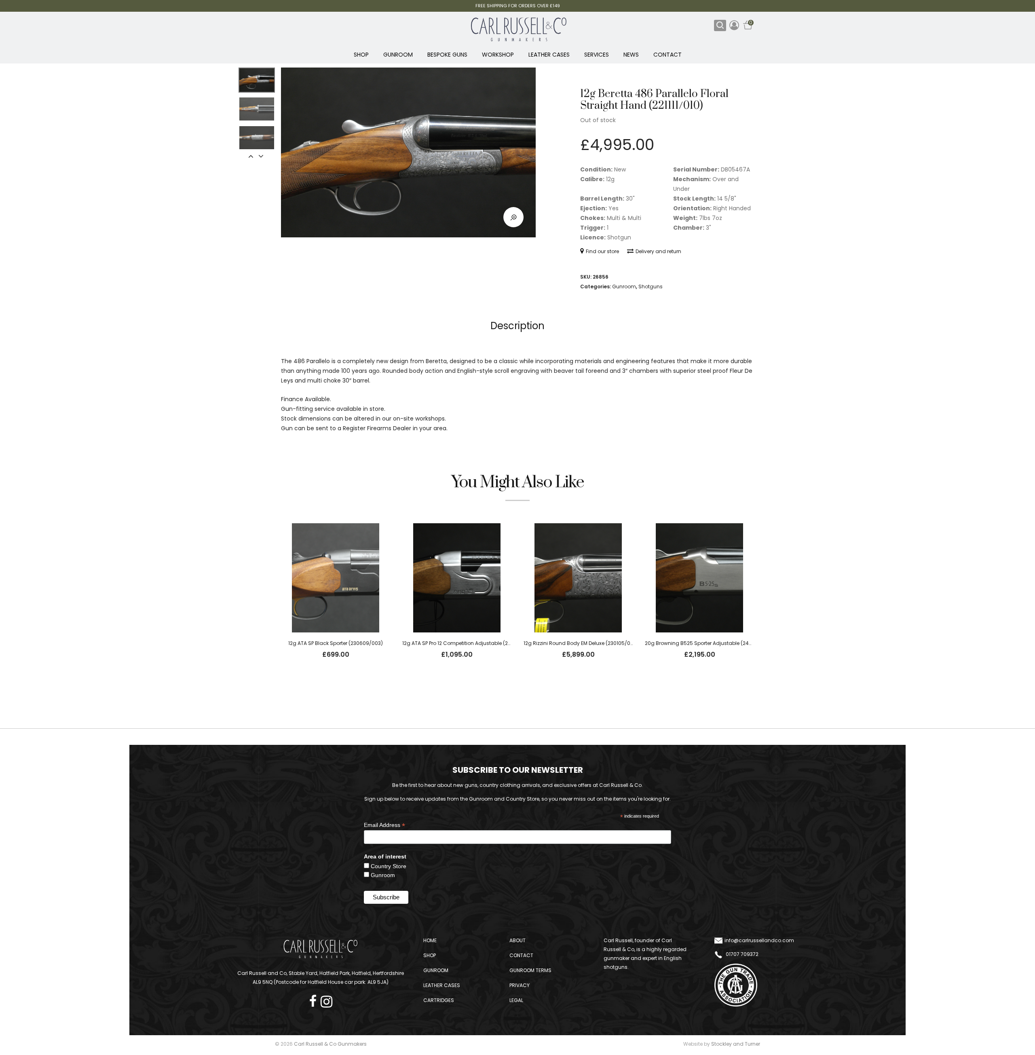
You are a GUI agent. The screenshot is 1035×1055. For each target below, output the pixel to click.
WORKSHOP (498, 55)
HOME (430, 940)
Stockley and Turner (735, 1043)
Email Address (384, 825)
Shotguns (650, 286)
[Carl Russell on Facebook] (315, 999)
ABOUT (517, 940)
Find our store (602, 251)
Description (517, 325)
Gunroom (624, 286)
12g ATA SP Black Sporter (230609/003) (335, 643)
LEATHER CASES (549, 55)
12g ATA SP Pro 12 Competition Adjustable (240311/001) (467, 643)
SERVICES (596, 55)
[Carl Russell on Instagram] (326, 999)
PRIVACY (519, 985)
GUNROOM (398, 55)
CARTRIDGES (438, 1000)
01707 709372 (741, 954)
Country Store (388, 866)
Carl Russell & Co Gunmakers (330, 1043)
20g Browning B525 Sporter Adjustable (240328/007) (710, 643)
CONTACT (667, 55)
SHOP (361, 55)
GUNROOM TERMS (530, 970)
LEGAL (516, 1000)
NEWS (631, 55)
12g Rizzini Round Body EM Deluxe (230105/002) (581, 643)
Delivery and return (658, 251)
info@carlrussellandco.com (759, 940)
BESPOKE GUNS (447, 55)
